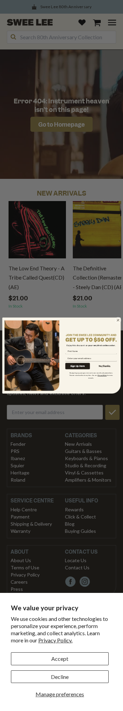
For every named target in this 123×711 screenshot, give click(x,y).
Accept (59, 658)
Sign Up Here (77, 366)
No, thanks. (105, 366)
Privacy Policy (102, 375)
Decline (60, 676)
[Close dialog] (118, 320)
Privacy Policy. (55, 640)
